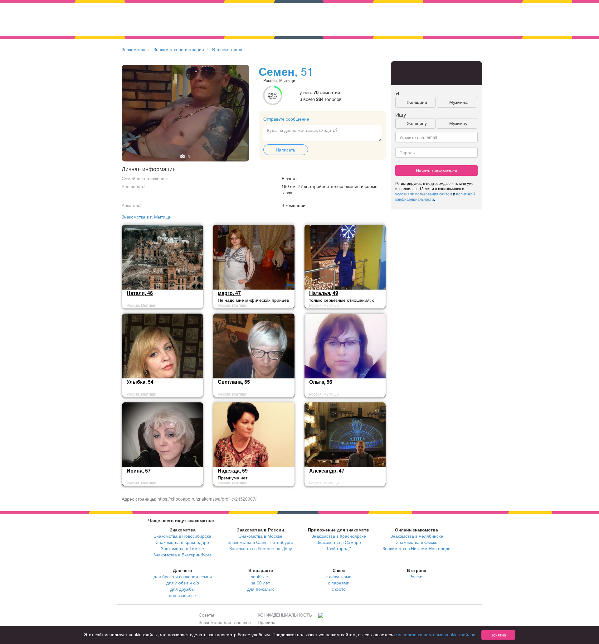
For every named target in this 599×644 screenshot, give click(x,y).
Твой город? (338, 548)
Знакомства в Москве (260, 536)
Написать (285, 150)
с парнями (338, 582)
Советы (206, 615)
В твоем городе (228, 49)
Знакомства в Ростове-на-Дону (260, 548)
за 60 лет (260, 582)
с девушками (338, 576)
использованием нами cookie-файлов (436, 634)
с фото (339, 589)
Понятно (498, 634)
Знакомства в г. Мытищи (147, 217)
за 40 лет (260, 576)
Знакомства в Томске (182, 548)
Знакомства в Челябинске (416, 536)
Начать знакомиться (436, 170)
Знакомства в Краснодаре (182, 542)
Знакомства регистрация (178, 49)
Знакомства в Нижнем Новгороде (416, 548)
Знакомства (133, 49)
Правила (266, 622)
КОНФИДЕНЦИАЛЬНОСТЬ (285, 615)
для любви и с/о (182, 582)
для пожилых (260, 589)
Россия (416, 576)
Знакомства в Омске (416, 542)
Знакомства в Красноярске (338, 536)
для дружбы (182, 589)
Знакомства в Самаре (338, 542)
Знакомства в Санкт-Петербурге (260, 542)
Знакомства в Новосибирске (182, 536)
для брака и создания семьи (182, 576)
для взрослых (183, 595)
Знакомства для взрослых (225, 622)
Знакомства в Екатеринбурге (182, 554)
